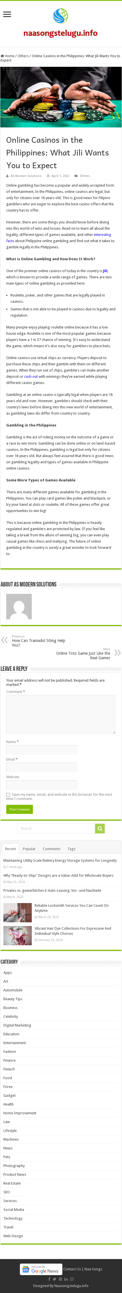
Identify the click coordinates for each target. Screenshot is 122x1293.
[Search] (100, 828)
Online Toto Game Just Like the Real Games (83, 653)
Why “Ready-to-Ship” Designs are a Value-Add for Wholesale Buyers (58, 875)
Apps (7, 972)
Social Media (13, 1209)
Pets (6, 1157)
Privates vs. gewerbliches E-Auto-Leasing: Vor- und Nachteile (52, 890)
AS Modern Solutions (26, 176)
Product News (14, 1174)
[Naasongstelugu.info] (61, 22)
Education (11, 1034)
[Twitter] (54, 1279)
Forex (8, 1087)
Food (7, 1078)
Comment (15, 692)
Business (10, 1008)
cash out (31, 376)
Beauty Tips (12, 999)
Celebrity (10, 1016)
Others (23, 56)
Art (5, 981)
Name (12, 742)
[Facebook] (49, 1279)
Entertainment (14, 1043)
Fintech (9, 1069)
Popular (29, 849)
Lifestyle (10, 1130)
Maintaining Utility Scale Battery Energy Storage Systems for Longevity (60, 860)
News (7, 1148)
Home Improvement (19, 1113)
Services (10, 1201)
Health (8, 1104)
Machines (11, 1139)
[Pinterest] (60, 1279)
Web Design (13, 1236)
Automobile (12, 990)
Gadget (9, 1095)
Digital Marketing (17, 1025)
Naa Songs (93, 1269)
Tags (71, 849)
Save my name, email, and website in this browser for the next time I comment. (59, 796)
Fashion (9, 1051)
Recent (10, 849)
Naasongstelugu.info (71, 1286)
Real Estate (12, 1183)
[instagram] (72, 1279)
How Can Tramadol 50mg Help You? (38, 641)
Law (6, 1122)
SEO (6, 1192)
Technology (12, 1218)
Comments (51, 849)
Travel (8, 1227)
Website (12, 777)
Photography (14, 1166)
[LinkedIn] (66, 1279)
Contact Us (72, 1269)
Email (12, 759)
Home (9, 56)
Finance (9, 1060)
